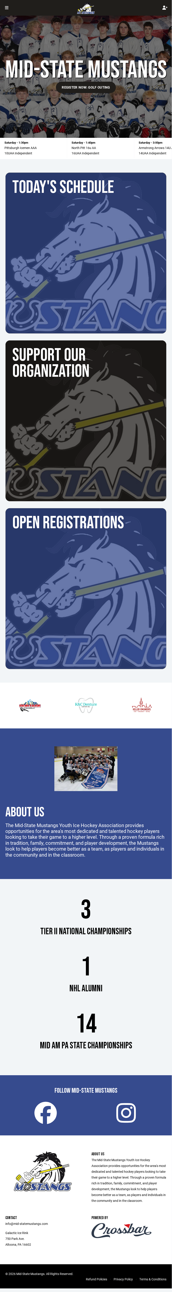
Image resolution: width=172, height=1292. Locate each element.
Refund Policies (96, 1279)
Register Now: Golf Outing (86, 87)
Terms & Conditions (152, 1279)
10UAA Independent (18, 153)
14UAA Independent (152, 153)
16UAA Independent (85, 153)
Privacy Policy (123, 1279)
